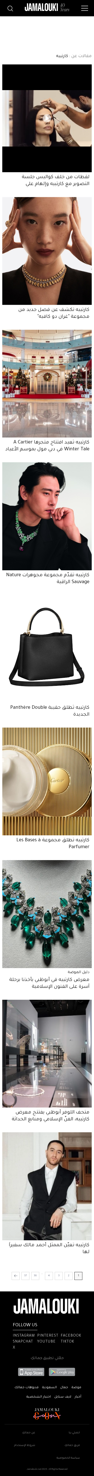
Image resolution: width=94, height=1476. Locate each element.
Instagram (24, 1336)
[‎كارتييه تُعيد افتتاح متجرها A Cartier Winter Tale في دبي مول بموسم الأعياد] (47, 384)
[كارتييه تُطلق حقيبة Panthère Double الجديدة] (47, 649)
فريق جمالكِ (72, 1445)
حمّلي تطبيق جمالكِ (47, 1358)
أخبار (78, 1397)
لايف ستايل (62, 1397)
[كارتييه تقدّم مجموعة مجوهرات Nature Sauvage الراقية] (47, 516)
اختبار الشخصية (38, 1397)
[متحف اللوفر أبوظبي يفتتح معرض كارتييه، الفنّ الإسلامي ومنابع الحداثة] (47, 1054)
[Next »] (16, 1276)
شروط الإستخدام (24, 1445)
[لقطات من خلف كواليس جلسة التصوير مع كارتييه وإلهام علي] (47, 118)
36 (35, 1275)
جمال (64, 1388)
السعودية (49, 1388)
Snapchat (23, 1342)
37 (25, 1275)
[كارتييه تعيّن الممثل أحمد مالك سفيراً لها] (47, 1186)
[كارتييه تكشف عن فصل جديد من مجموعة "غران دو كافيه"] (47, 251)
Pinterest (47, 1336)
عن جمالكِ (28, 1433)
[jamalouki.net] (47, 7)
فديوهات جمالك (26, 1388)
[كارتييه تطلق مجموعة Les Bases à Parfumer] (47, 781)
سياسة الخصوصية (68, 1458)
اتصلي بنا (74, 1433)
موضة (76, 1388)
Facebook (71, 1336)
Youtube (46, 1342)
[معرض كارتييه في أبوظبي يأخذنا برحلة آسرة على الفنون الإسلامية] (47, 914)
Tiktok (67, 1342)
